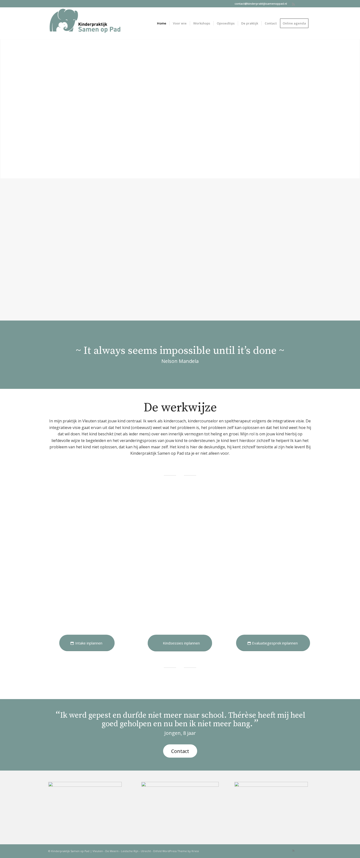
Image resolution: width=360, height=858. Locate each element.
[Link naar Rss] (293, 3)
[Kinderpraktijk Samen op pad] (85, 23)
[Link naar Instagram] (308, 3)
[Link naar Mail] (300, 3)
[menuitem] (161, 23)
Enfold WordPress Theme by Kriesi (176, 851)
